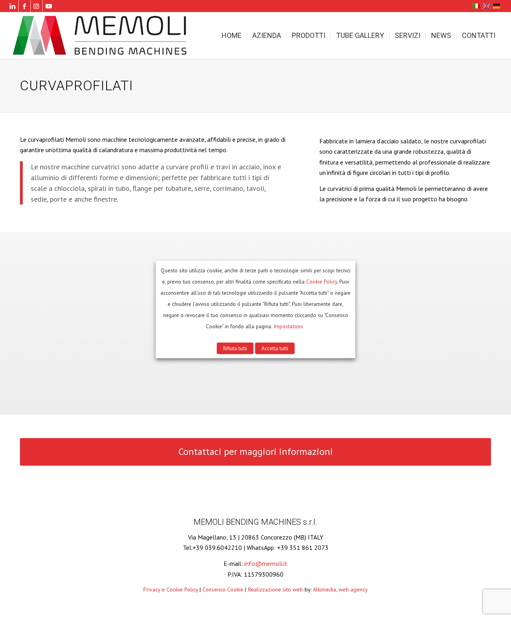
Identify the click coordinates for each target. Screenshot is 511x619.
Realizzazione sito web (275, 589)
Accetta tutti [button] (274, 348)
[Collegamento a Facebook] (24, 6)
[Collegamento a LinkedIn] (12, 6)
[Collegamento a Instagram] (36, 6)
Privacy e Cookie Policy (170, 589)
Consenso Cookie (223, 589)
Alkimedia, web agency (340, 589)
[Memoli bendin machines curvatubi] (101, 35)
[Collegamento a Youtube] (49, 6)
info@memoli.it (265, 563)
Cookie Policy (321, 281)
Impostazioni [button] (288, 326)
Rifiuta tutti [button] (235, 348)
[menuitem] (231, 35)
